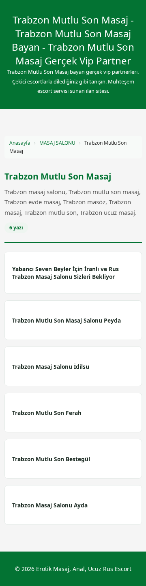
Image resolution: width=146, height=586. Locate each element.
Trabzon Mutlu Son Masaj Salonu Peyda (66, 320)
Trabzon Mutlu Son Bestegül (51, 459)
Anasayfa (19, 142)
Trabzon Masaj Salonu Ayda (50, 505)
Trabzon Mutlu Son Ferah (47, 413)
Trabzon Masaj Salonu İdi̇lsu (50, 366)
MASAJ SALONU (57, 142)
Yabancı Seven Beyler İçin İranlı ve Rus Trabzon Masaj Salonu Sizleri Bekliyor (65, 272)
